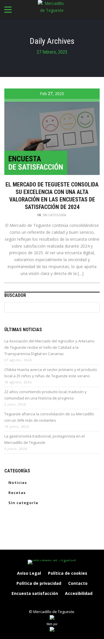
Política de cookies (67, 573)
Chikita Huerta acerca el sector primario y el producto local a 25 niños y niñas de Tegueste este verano (50, 372)
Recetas (17, 492)
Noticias (17, 482)
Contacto (78, 583)
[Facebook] (34, 603)
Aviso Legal (29, 573)
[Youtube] (70, 603)
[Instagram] (46, 603)
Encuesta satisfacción (35, 593)
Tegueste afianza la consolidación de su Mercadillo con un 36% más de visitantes (49, 417)
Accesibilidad (78, 593)
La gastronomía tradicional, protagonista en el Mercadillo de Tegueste (44, 439)
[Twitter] (58, 603)
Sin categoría (54, 215)
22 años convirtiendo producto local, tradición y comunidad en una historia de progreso (45, 395)
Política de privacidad (38, 583)
